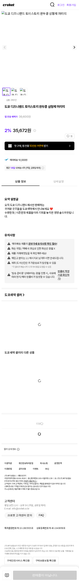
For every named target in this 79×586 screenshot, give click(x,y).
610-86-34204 (21, 478)
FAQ (47, 468)
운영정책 (58, 463)
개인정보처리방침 (26, 463)
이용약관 (8, 463)
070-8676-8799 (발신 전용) (13, 481)
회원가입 (71, 4)
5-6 (39, 489)
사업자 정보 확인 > (30, 481)
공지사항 (22, 468)
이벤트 (35, 468)
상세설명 (58, 181)
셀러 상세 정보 (10, 449)
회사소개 (43, 463)
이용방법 (8, 468)
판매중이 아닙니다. (44, 575)
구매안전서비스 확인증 (18, 560)
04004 (11, 489)
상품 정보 (20, 181)
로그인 (61, 4)
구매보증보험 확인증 (45, 560)
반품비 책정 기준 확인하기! (63, 274)
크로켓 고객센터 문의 (19, 515)
